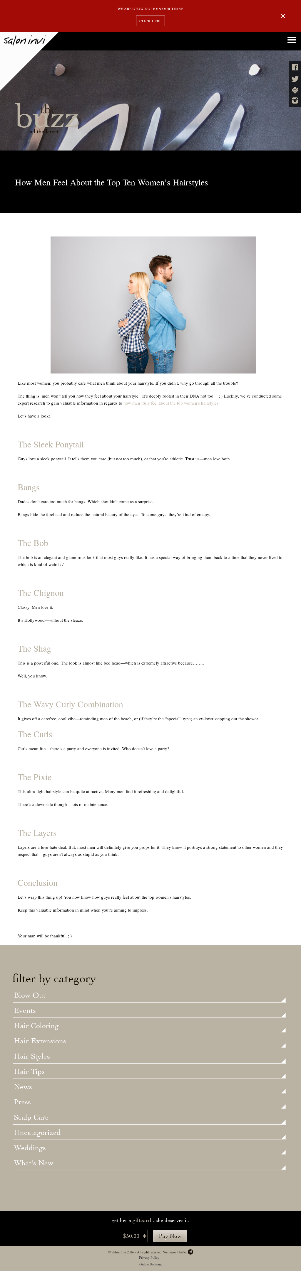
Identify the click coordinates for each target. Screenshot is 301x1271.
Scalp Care (31, 1117)
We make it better (175, 1252)
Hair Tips (29, 1072)
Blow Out (30, 995)
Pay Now (170, 1236)
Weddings (30, 1148)
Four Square (295, 90)
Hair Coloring (36, 1026)
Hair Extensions (40, 1041)
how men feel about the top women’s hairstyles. (171, 403)
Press (22, 1102)
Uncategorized (37, 1133)
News (23, 1087)
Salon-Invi (29, 61)
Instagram (295, 100)
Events (25, 1011)
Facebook (295, 67)
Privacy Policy (149, 1257)
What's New (33, 1163)
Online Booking (150, 1264)
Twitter (295, 79)
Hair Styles (32, 1056)
